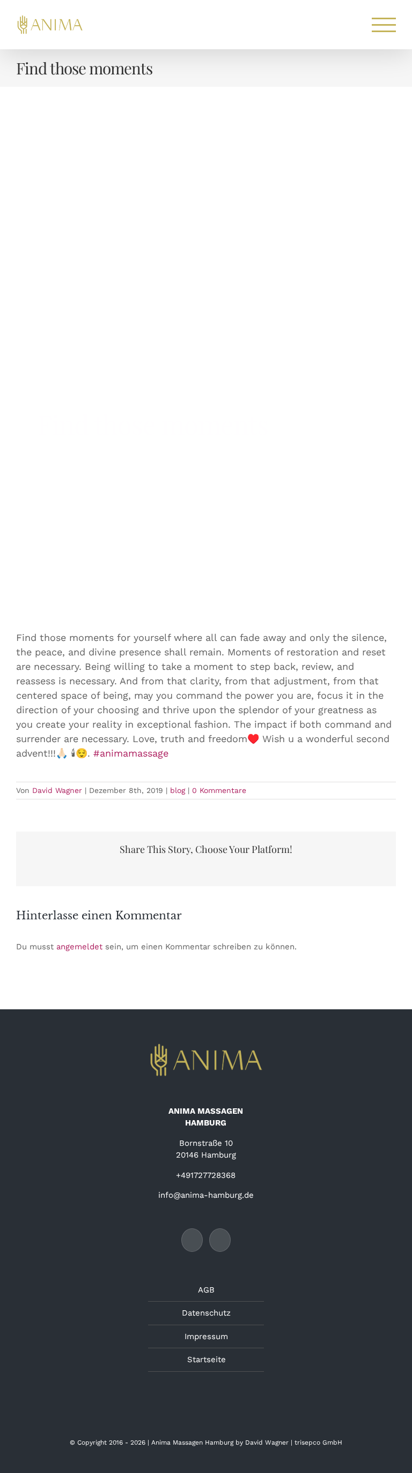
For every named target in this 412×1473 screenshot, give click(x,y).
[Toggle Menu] (384, 25)
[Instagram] (220, 1240)
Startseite (206, 1359)
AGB (206, 1290)
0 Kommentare (219, 790)
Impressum (206, 1336)
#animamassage (130, 753)
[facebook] (49, 563)
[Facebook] (192, 1240)
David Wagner (57, 790)
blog (177, 790)
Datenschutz (206, 1313)
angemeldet (79, 946)
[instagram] (76, 563)
